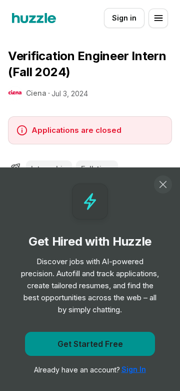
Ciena (36, 93)
